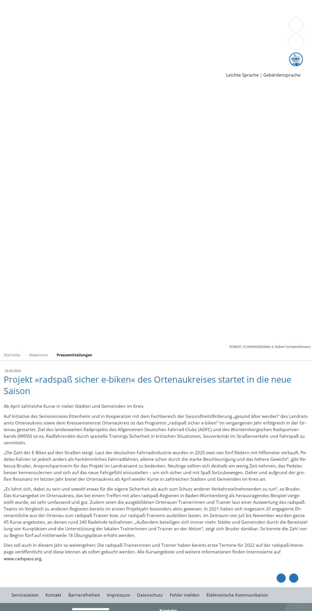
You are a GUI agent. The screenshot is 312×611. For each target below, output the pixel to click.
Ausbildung (89, 56)
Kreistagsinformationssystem (42, 44)
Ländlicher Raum (183, 26)
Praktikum (131, 56)
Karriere (8, 50)
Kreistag (8, 38)
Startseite (12, 355)
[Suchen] (296, 42)
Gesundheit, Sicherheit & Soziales (84, 26)
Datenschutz (150, 595)
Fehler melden (185, 595)
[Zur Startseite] (40, 122)
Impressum (118, 595)
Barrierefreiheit (84, 595)
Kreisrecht (83, 44)
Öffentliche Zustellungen (78, 68)
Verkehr (92, 9)
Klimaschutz (214, 26)
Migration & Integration (141, 9)
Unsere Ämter (14, 15)
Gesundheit (246, 9)
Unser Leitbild (194, 56)
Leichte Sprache (242, 75)
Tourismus (239, 26)
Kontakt (53, 595)
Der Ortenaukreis (30, 26)
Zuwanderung (150, 26)
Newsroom (11, 62)
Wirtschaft (222, 9)
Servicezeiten (25, 595)
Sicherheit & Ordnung (188, 9)
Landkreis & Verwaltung (24, 21)
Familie (108, 9)
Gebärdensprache (282, 75)
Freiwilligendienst (161, 56)
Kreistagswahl (109, 44)
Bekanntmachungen (271, 26)
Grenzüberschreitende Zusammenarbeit (138, 32)
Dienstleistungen (17, 3)
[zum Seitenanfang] (293, 578)
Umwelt (267, 9)
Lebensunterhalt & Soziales (55, 9)
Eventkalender (62, 56)
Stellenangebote (29, 56)
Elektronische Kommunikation (237, 595)
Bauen (19, 9)
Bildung (127, 26)
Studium (111, 56)
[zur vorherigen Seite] (281, 578)
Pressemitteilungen (32, 68)
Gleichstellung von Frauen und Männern (54, 32)
